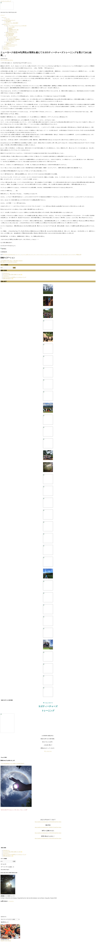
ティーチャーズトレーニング (55, 254)
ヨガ (63, 254)
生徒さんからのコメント (11, 44)
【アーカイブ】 (4, 866)
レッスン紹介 (11, 27)
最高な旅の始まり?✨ (8, 278)
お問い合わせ (6, 48)
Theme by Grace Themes (6, 940)
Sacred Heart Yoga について (9, 20)
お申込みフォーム (12, 31)
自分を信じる (6, 273)
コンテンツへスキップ (6, 1)
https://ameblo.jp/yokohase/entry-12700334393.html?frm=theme (48, 832)
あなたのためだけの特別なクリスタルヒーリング (14, 277)
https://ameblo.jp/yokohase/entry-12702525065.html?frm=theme (48, 838)
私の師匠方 (8, 21)
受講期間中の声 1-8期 (13, 29)
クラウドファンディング (9, 46)
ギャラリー (5, 47)
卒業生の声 (78, 254)
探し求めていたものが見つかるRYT (9, 262)
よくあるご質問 (12, 37)
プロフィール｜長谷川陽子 (12, 22)
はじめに (8, 18)
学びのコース (6, 24)
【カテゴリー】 (4, 919)
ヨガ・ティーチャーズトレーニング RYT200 (16, 25)
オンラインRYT (25, 254)
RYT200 (5, 254)
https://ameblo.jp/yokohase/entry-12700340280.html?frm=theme (48, 821)
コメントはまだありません (7, 60)
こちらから (11, 901)
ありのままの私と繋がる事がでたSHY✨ (12, 274)
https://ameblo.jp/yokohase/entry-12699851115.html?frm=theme (48, 827)
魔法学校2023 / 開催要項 (14, 39)
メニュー (3, 15)
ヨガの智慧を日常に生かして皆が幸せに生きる (11, 260)
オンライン (18, 254)
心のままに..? (6, 275)
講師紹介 (10, 28)
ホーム (4, 17)
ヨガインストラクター (70, 254)
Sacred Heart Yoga (11, 254)
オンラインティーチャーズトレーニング (38, 254)
